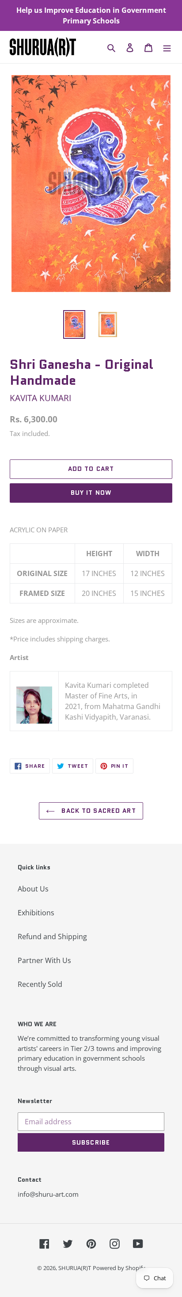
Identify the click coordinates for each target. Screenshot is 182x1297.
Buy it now (91, 492)
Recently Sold (40, 984)
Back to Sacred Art (97, 810)
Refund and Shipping (52, 936)
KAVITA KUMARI (40, 397)
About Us (33, 889)
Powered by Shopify (119, 1268)
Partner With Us (44, 960)
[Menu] (167, 47)
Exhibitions (36, 913)
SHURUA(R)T (74, 1268)
